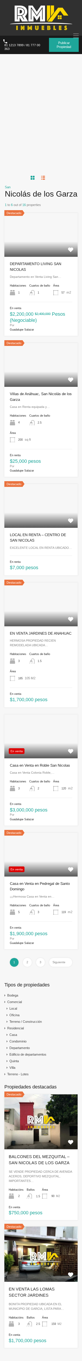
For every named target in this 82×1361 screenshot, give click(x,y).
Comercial (14, 1002)
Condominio (17, 1041)
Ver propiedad (41, 248)
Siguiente (58, 962)
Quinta (14, 1061)
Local (13, 1008)
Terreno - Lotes (18, 1074)
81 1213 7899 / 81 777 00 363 (22, 47)
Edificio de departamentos (27, 1054)
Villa (12, 1067)
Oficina (14, 1015)
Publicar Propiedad (64, 45)
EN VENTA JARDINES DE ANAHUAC (41, 633)
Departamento (19, 1048)
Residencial (15, 1028)
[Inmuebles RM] (41, 30)
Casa (13, 1035)
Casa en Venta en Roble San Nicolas (40, 765)
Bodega (12, 995)
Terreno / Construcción (25, 1021)
